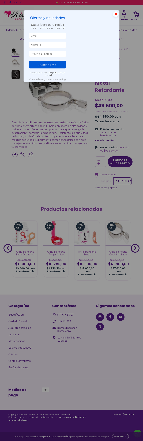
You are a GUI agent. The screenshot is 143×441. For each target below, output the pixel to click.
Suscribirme (48, 65)
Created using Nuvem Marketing (47, 79)
